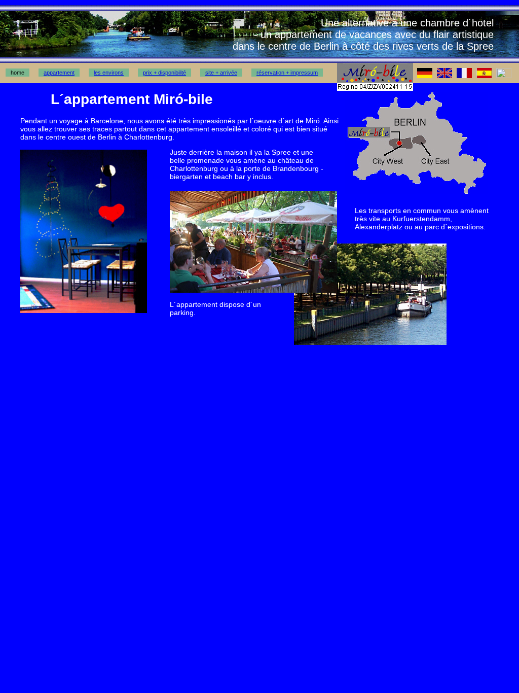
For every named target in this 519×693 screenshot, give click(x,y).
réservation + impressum (287, 73)
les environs (109, 73)
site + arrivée (221, 73)
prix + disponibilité (164, 73)
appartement (59, 73)
